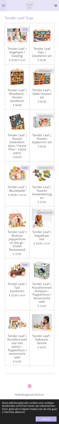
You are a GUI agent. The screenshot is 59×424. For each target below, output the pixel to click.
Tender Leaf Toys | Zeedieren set (42, 52)
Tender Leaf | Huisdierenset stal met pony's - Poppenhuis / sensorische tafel (17, 346)
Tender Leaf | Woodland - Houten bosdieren (17, 95)
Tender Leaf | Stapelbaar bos (41, 235)
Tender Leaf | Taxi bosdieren (17, 287)
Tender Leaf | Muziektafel (17, 188)
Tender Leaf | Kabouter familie (41, 339)
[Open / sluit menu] (3, 5)
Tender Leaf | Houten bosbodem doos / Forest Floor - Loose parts (17, 144)
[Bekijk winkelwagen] (55, 5)
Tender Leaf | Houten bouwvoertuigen (42, 192)
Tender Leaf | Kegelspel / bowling (17, 52)
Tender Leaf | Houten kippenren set (42, 138)
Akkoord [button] (46, 419)
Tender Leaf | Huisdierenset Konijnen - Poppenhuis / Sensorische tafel (42, 292)
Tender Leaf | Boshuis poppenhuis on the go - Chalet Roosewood (17, 240)
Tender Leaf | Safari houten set (41, 93)
